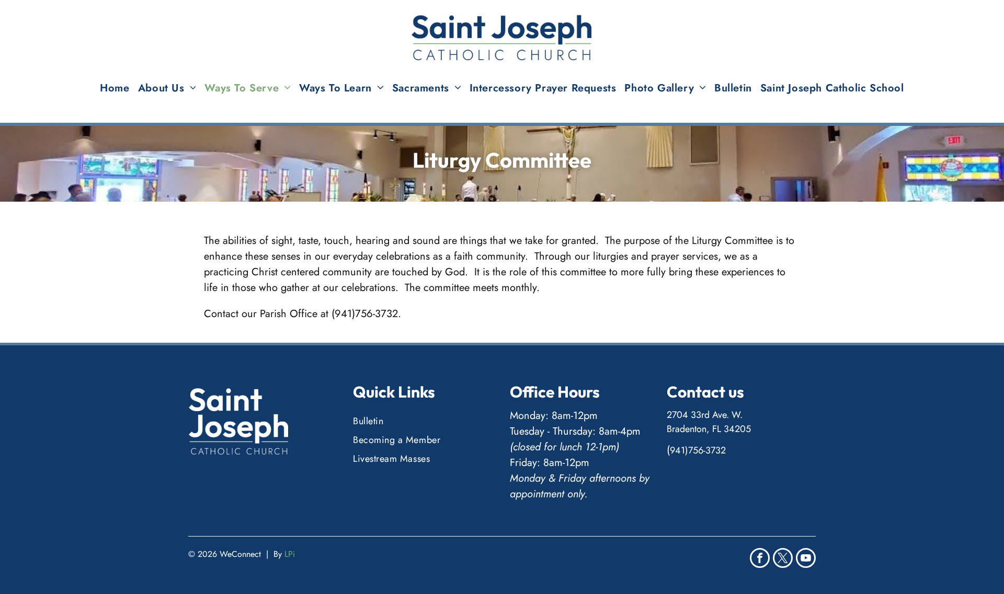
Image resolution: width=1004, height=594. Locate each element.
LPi (289, 554)
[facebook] (760, 559)
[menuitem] (114, 88)
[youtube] (806, 559)
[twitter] (783, 559)
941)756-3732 (698, 450)
